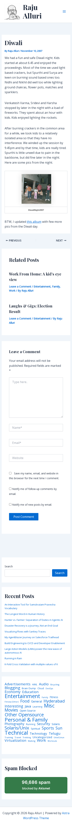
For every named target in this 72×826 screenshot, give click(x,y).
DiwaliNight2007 (36, 210)
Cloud (40, 688)
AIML (34, 684)
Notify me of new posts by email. (32, 504)
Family (56, 286)
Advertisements (17, 684)
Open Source (28, 710)
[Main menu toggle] (64, 11)
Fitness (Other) (12, 702)
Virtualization (15, 740)
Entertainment (42, 286)
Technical (16, 732)
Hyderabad (54, 701)
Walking (31, 741)
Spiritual (35, 728)
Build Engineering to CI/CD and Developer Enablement (35, 643)
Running (30, 724)
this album (34, 222)
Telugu (54, 733)
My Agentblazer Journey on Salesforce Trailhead (32, 637)
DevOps (49, 689)
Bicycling (54, 684)
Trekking (27, 738)
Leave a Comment (20, 286)
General (36, 701)
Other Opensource (24, 714)
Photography (14, 723)
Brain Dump (29, 688)
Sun (59, 728)
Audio (44, 684)
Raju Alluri (32, 11)
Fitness (54, 697)
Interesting (14, 706)
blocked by (36, 785)
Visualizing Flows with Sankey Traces (25, 631)
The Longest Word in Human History (25, 614)
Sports (48, 728)
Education (30, 692)
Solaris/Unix (17, 728)
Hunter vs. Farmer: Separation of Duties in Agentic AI (34, 620)
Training (9, 737)
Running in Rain (13, 658)
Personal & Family (26, 719)
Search (9, 566)
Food (25, 701)
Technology (38, 733)
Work (12, 290)
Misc (49, 705)
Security (43, 724)
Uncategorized (42, 737)
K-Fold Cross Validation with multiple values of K (31, 664)
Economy (12, 691)
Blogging (12, 688)
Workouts (52, 741)
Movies (11, 710)
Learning (37, 707)
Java (28, 706)
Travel (18, 737)
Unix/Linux (59, 737)
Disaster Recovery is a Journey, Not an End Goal (31, 625)
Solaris (56, 724)
